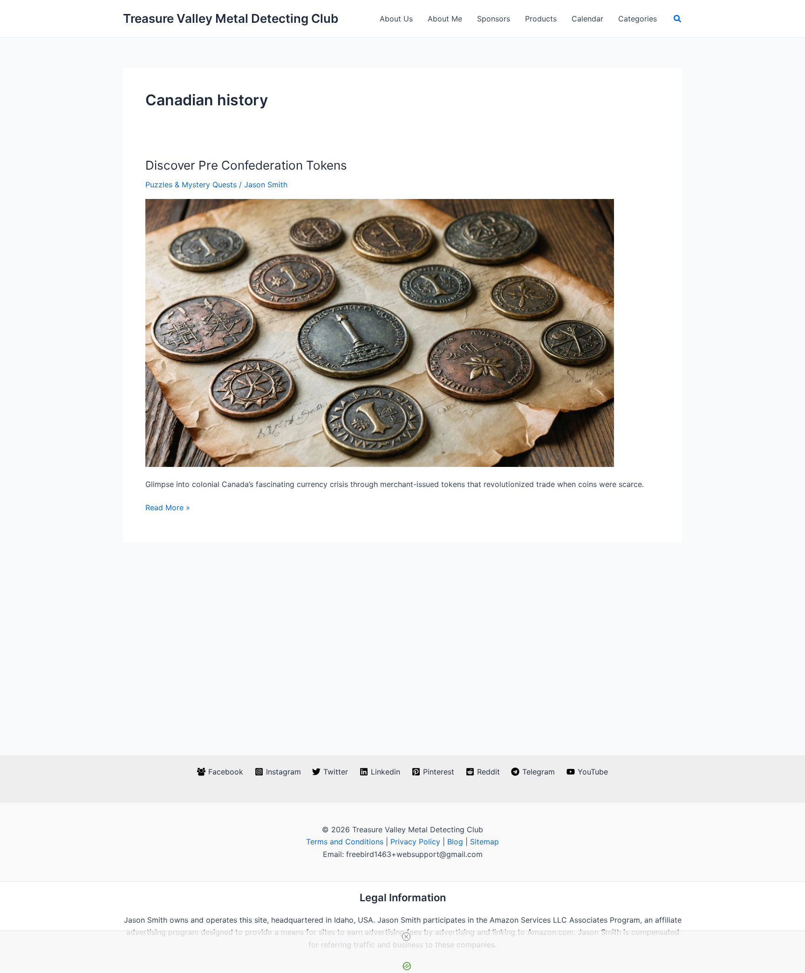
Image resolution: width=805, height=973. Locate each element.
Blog (455, 841)
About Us (396, 18)
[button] (678, 19)
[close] (406, 936)
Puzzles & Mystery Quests (191, 184)
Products (541, 18)
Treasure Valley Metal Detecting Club (230, 18)
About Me (445, 18)
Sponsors (493, 18)
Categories (637, 18)
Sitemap (484, 841)
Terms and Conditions (344, 841)
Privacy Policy (415, 841)
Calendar (587, 18)
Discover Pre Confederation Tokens (246, 165)
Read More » (167, 508)
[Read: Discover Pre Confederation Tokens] (379, 332)
